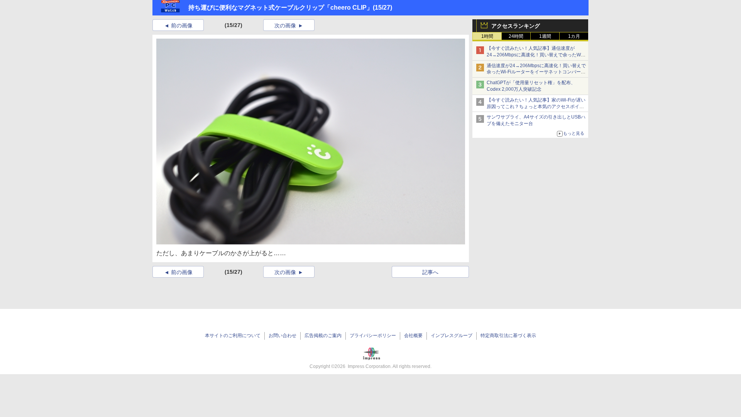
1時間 (487, 36)
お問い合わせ (282, 335)
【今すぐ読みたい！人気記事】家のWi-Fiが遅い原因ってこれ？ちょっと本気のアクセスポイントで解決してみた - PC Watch (536, 106)
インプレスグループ (451, 335)
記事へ (430, 272)
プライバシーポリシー (373, 335)
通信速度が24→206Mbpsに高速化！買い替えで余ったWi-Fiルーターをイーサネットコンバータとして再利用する (536, 72)
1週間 (545, 36)
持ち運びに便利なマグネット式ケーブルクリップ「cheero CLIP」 (280, 7)
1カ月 (574, 36)
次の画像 (285, 25)
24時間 (516, 36)
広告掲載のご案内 (323, 335)
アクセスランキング (515, 26)
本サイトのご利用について (233, 335)
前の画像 (182, 25)
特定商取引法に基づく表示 (508, 335)
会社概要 (413, 335)
